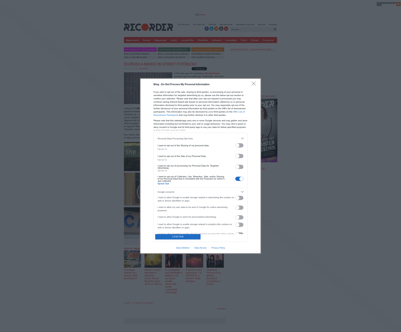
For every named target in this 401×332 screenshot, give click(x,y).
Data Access (200, 247)
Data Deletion (183, 247)
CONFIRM (178, 237)
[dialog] (200, 166)
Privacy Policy (218, 247)
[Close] (255, 85)
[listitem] (200, 138)
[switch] (239, 145)
